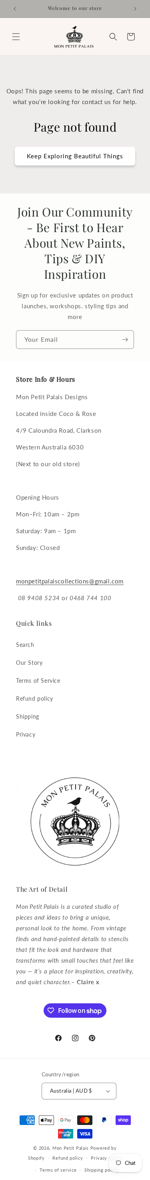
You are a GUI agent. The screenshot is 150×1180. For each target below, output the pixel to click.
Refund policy (34, 698)
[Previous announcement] (15, 9)
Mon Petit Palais (70, 1147)
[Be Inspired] (125, 339)
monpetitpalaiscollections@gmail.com (70, 581)
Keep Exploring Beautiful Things (75, 156)
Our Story (29, 662)
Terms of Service (38, 680)
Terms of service (58, 1169)
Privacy (25, 734)
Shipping (27, 716)
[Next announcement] (135, 9)
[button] (16, 36)
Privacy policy (106, 1157)
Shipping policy (101, 1169)
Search (25, 644)
